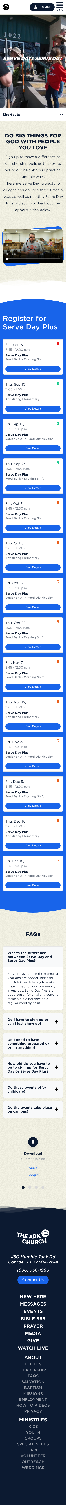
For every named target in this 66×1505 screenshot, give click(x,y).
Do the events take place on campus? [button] (30, 1109)
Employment (33, 1399)
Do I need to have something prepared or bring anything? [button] (28, 1043)
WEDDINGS (33, 1467)
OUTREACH (33, 1462)
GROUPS (33, 1438)
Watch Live (33, 1348)
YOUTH (33, 1432)
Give (33, 1340)
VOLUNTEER (33, 1456)
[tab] (33, 114)
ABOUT (33, 1357)
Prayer (33, 1326)
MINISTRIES (33, 1419)
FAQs (33, 1376)
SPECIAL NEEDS (33, 1444)
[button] (23, 1187)
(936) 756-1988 (33, 1270)
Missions (33, 1393)
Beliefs (33, 1364)
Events (33, 1311)
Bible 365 (33, 1318)
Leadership (33, 1370)
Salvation (33, 1382)
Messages (33, 1304)
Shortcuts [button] (11, 115)
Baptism (33, 1388)
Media (33, 1333)
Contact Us (33, 1280)
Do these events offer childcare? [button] (27, 1089)
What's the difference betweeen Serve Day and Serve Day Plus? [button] (30, 957)
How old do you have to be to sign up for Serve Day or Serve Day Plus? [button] (29, 1067)
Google (33, 1175)
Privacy (33, 1411)
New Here (33, 1296)
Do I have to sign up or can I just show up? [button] (28, 1021)
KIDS (33, 1426)
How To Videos (33, 1405)
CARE (33, 1450)
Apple (33, 1168)
